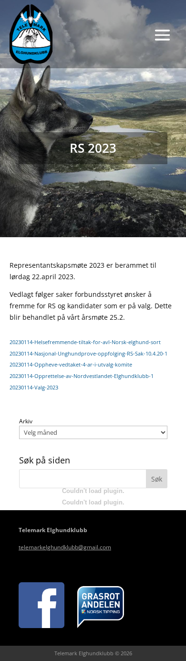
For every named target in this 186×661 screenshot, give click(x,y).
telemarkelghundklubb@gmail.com (65, 547)
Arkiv (25, 421)
